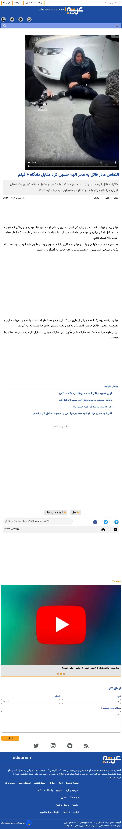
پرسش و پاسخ (62, 805)
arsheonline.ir (22, 758)
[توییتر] (36, 745)
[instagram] (29, 19)
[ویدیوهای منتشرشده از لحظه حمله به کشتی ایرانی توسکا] (61, 625)
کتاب (39, 790)
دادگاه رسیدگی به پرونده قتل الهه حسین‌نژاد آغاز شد (85, 400)
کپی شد (68, 521)
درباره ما (7, 2)
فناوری (59, 790)
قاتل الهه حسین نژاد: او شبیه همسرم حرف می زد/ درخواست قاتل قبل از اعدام (72, 414)
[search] (4, 25)
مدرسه (75, 805)
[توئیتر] (106, 521)
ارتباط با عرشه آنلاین (33, 2)
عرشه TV (116, 581)
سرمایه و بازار (72, 790)
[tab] (64, 674)
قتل (74, 512)
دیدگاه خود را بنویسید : (111, 708)
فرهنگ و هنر (24, 783)
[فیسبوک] (95, 521)
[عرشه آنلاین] (75, 10)
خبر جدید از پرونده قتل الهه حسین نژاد (92, 407)
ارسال (10, 738)
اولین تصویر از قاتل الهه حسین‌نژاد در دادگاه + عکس (85, 393)
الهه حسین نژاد (55, 512)
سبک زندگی (40, 783)
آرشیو (76, 812)
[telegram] (20, 19)
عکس (64, 798)
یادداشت (48, 790)
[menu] (117, 25)
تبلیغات (18, 2)
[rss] (3, 19)
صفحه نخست (72, 783)
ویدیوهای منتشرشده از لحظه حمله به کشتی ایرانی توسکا (90, 668)
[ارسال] (114, 529)
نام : (119, 696)
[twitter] (12, 19)
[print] (104, 529)
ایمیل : (57, 696)
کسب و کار (10, 783)
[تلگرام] (117, 521)
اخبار (60, 783)
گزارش (52, 783)
